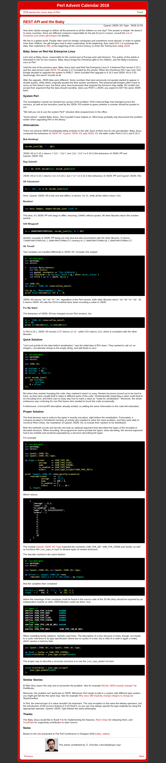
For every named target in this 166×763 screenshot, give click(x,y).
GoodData (28, 722)
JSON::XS (55, 70)
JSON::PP (57, 133)
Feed (140, 12)
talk (39, 733)
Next (141, 756)
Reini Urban (102, 719)
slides (106, 733)
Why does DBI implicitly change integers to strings (104, 695)
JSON (127, 46)
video (98, 733)
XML (48, 46)
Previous (28, 756)
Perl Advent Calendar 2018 (83, 5)
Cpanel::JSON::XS (72, 133)
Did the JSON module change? (117, 685)
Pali (62, 719)
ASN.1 (117, 43)
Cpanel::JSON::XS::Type (48, 546)
